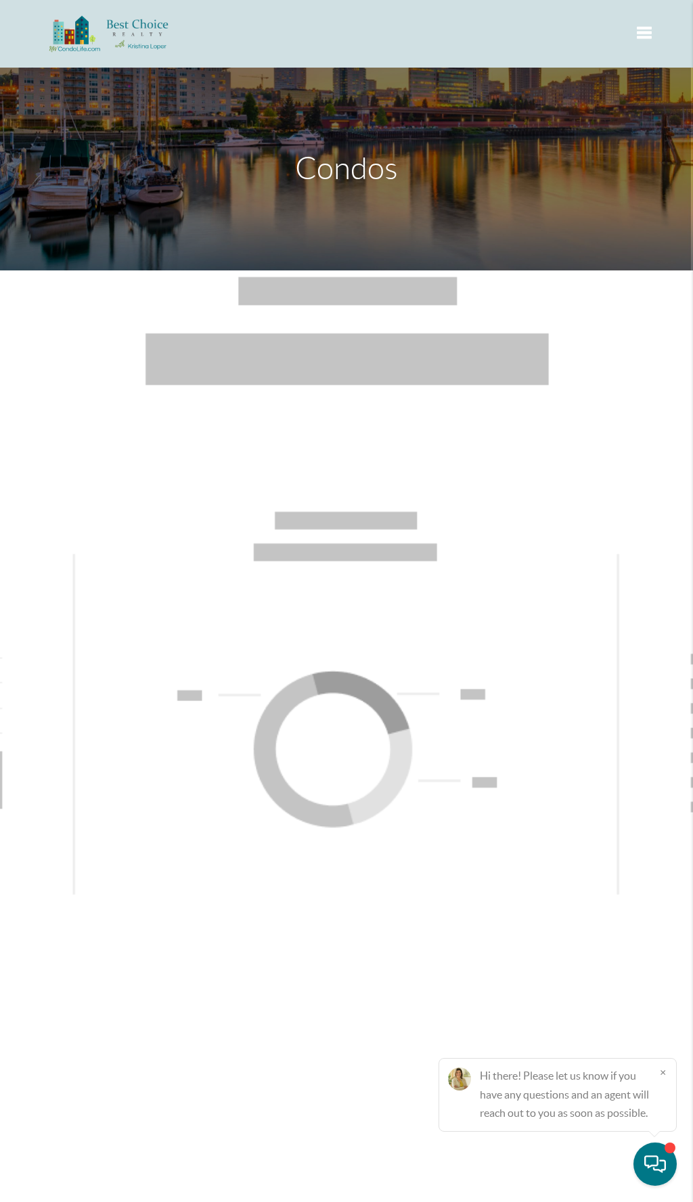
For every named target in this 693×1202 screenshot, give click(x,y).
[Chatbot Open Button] (655, 1164)
